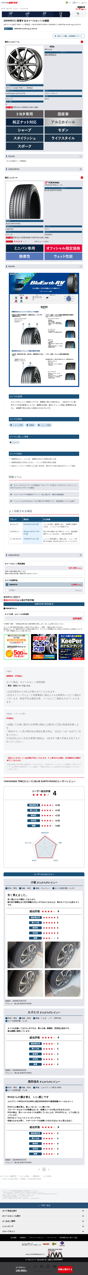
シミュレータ (24, 8)
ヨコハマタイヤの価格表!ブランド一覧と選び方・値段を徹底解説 (38, 494)
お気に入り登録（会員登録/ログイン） (70, 36)
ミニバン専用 (18, 425)
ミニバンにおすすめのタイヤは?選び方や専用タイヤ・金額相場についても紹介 (44, 501)
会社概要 (13, 1237)
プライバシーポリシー (36, 1237)
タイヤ (3, 8)
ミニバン (16, 442)
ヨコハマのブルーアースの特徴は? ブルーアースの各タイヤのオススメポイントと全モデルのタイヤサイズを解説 (43, 486)
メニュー (16, 8)
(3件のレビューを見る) (42, 241)
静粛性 (31, 425)
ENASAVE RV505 (30, 524)
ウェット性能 (45, 425)
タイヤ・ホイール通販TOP (8, 1176)
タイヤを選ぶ (47, 1176)
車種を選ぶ (36, 1176)
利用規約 (23, 1237)
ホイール (9, 8)
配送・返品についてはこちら (19, 686)
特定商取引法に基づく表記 (68, 1237)
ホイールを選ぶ (25, 1176)
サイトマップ (51, 1237)
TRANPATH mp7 (30, 539)
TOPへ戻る (45, 1205)
